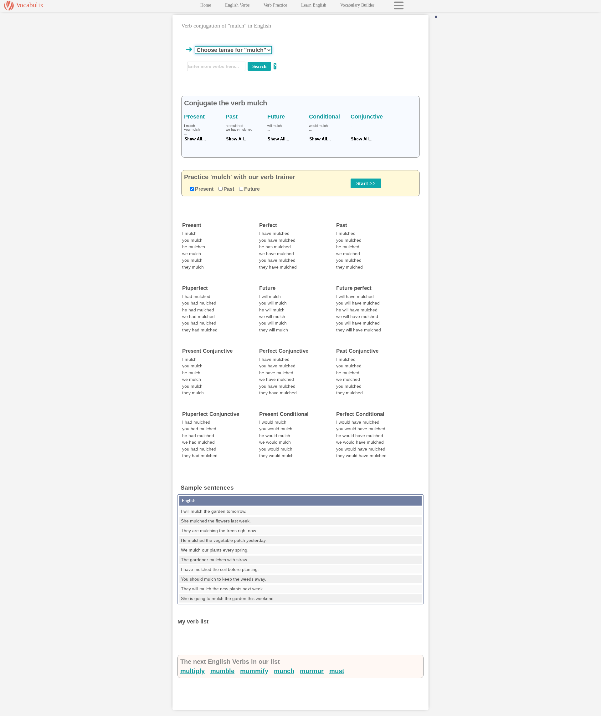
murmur (312, 671)
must (336, 671)
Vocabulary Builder (357, 5)
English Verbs (237, 5)
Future (252, 189)
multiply (192, 671)
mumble (222, 671)
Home (205, 5)
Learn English (313, 5)
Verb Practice (275, 5)
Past (228, 189)
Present (204, 189)
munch (284, 671)
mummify (254, 671)
